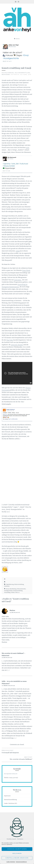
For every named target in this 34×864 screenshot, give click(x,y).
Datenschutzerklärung (21, 861)
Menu (18, 38)
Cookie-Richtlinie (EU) (10, 803)
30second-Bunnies (17, 344)
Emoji (7, 589)
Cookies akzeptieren (17, 849)
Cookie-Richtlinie (10, 861)
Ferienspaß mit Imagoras (10, 751)
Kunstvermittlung (17, 590)
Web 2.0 (17, 592)
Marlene (12, 610)
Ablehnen (17, 853)
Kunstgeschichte (8, 590)
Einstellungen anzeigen (17, 858)
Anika (18, 251)
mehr (27, 147)
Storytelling (7, 592)
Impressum (7, 795)
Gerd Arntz (17, 280)
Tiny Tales (9, 340)
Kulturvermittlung (22, 72)
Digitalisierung (8, 72)
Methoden (6, 74)
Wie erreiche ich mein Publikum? (21, 758)
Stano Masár (26, 270)
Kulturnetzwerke (21, 589)
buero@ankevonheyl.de (10, 773)
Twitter (13, 592)
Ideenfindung (12, 589)
